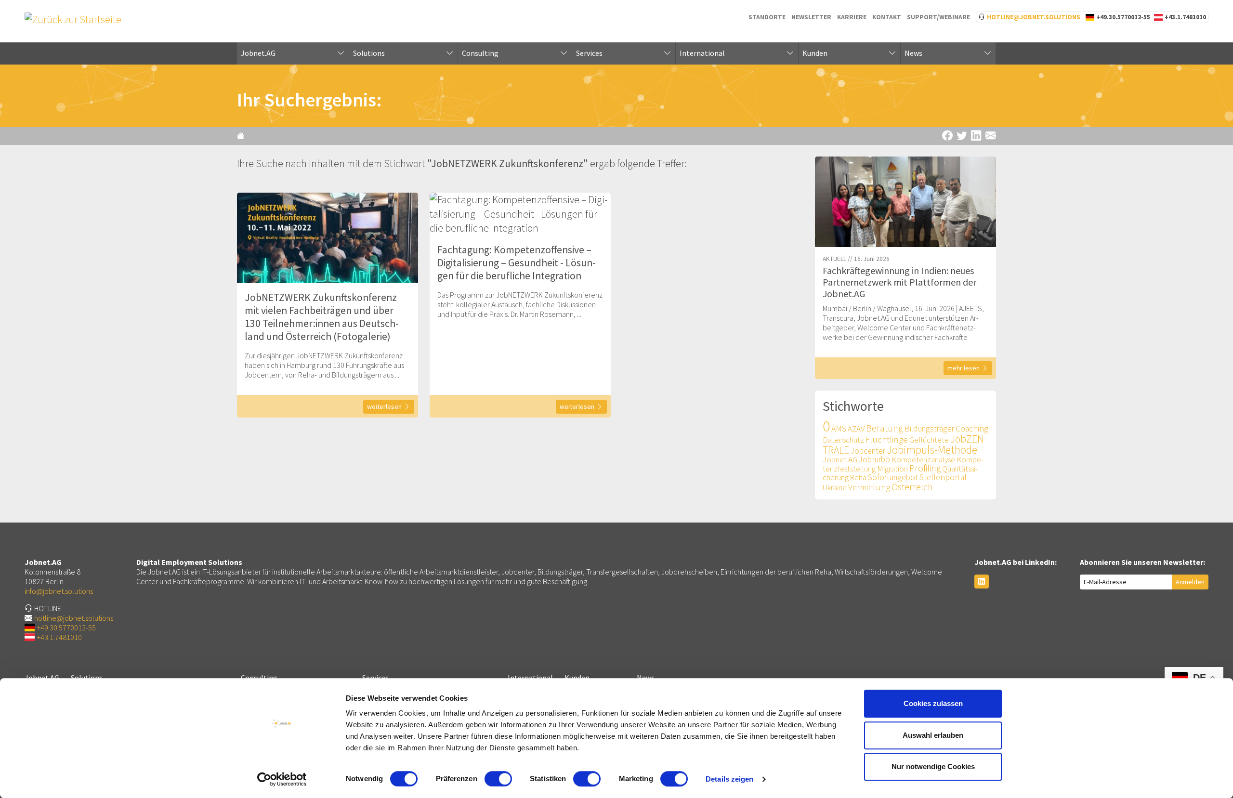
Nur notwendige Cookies (933, 766)
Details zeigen (729, 779)
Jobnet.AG (258, 53)
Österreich (912, 487)
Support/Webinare (938, 17)
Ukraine (835, 488)
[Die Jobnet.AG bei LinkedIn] (981, 582)
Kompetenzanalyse (923, 459)
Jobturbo (874, 459)
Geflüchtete (929, 439)
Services (589, 53)
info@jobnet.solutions (59, 591)
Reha (858, 477)
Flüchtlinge (887, 439)
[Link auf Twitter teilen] (962, 136)
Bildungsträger (929, 428)
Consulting (480, 53)
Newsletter (811, 17)
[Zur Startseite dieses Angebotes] (73, 18)
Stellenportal (943, 477)
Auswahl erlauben (933, 735)
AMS (838, 428)
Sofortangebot (893, 477)
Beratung (884, 428)
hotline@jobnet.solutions (1033, 17)
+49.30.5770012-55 (1123, 17)
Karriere (851, 17)
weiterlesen (384, 406)
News (913, 53)
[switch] (498, 778)
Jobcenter (868, 450)
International (702, 53)
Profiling (925, 468)
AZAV (856, 428)
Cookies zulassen (933, 703)
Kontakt (886, 17)
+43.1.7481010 (1185, 17)
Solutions (369, 53)
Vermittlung (869, 487)
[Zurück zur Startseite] (242, 136)
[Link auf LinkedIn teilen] (976, 136)
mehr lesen (964, 368)
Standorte (767, 17)
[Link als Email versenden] (990, 136)
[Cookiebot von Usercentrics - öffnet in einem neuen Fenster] (282, 779)
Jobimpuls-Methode (932, 450)
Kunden (814, 53)
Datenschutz (843, 439)
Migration (892, 468)
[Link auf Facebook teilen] (947, 136)
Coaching (972, 428)
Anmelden (1190, 581)
